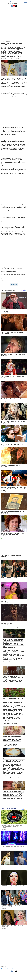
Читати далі (14, 284)
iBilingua (12, 2)
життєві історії (16, 58)
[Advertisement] (14, 23)
